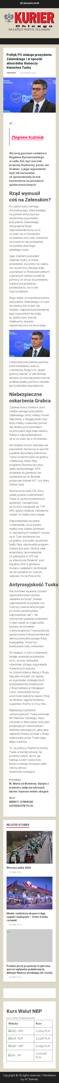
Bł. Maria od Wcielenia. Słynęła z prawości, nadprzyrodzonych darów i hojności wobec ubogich (29, 785)
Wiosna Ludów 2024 (29, 847)
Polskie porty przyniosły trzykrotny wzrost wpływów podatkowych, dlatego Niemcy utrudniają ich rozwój (29, 945)
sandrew (11, 73)
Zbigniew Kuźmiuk (27, 137)
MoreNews (49, 1075)
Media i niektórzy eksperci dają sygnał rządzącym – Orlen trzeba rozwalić (29, 893)
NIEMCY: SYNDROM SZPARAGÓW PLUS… (22, 801)
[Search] (52, 41)
